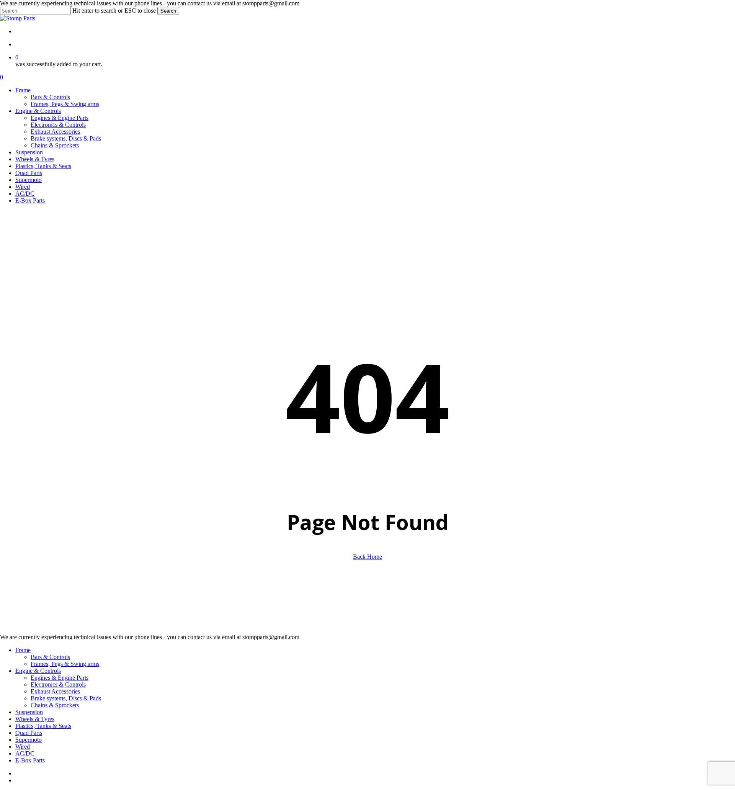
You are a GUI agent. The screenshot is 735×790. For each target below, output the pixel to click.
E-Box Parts (30, 760)
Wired (22, 746)
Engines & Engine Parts (59, 677)
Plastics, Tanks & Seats (43, 726)
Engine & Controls (38, 670)
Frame (23, 650)
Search (168, 11)
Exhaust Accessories (55, 691)
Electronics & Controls (58, 684)
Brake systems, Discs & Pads (66, 698)
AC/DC (24, 753)
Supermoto (28, 739)
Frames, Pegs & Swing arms (65, 664)
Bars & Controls (50, 657)
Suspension (29, 712)
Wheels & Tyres (34, 719)
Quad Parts (28, 732)
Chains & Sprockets (55, 705)
